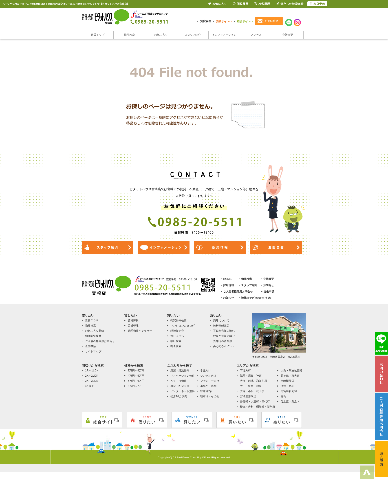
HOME (227, 278)
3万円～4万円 (136, 370)
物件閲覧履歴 (93, 336)
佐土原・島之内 (290, 401)
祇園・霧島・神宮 (251, 375)
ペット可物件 (178, 380)
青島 (283, 396)
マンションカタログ (182, 325)
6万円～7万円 (136, 386)
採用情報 (228, 285)
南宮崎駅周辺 (289, 391)
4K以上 (89, 386)
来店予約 (319, 3)
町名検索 (175, 346)
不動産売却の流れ (224, 330)
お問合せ (268, 285)
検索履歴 (264, 3)
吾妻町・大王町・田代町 (255, 401)
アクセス (256, 34)
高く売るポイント (224, 346)
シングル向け (208, 375)
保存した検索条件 (292, 3)
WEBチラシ (177, 336)
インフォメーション (224, 34)
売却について (221, 320)
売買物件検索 (178, 320)
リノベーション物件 (182, 375)
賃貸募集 (133, 320)
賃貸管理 (205, 21)
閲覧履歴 (243, 3)
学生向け (205, 370)
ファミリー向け (209, 380)
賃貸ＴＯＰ (92, 320)
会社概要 (287, 34)
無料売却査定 (221, 325)
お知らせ (228, 297)
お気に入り (161, 34)
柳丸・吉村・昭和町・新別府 (257, 406)
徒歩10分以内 (178, 396)
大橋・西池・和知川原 (253, 380)
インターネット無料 (182, 391)
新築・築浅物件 (179, 370)
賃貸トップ (97, 34)
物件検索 (129, 34)
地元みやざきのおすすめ (256, 297)
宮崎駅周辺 (287, 380)
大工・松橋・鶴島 (251, 386)
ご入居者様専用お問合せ (238, 291)
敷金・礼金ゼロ (179, 386)
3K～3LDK (91, 380)
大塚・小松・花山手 (252, 391)
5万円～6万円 (136, 380)
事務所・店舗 (208, 386)
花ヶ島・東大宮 (290, 375)
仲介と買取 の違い (224, 336)
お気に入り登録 (94, 330)
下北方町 (245, 370)
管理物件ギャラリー (140, 330)
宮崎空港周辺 (248, 396)
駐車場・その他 (209, 396)
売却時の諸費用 (222, 341)
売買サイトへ (224, 21)
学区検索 (175, 341)
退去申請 (269, 291)
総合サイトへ (245, 21)
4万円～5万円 (136, 375)
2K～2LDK (91, 375)
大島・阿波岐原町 (291, 370)
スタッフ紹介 (193, 34)
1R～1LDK (91, 370)
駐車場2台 (206, 391)
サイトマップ (93, 351)
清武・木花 (287, 386)
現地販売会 (177, 330)
